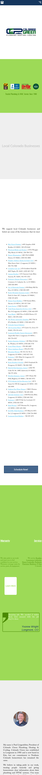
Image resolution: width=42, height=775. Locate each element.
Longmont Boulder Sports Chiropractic (20, 333)
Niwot (24, 562)
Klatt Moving (12, 405)
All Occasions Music (14, 328)
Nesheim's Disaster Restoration (17, 279)
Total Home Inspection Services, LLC (20, 309)
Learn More (10, 586)
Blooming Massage (14, 352)
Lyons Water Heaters (14, 346)
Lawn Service (12, 306)
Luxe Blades (12, 314)
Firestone (25, 564)
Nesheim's (11, 400)
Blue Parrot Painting (14, 244)
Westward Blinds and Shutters (17, 250)
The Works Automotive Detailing (18, 320)
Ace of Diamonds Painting (16, 287)
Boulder (38, 558)
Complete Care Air (14, 269)
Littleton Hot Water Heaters (17, 389)
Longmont (30, 560)
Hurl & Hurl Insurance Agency (17, 368)
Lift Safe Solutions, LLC (15, 395)
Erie (40, 564)
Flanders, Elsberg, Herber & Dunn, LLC (20, 261)
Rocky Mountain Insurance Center (18, 293)
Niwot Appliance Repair (15, 349)
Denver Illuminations (14, 255)
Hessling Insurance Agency (16, 376)
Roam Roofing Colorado (15, 362)
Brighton (33, 564)
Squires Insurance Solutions (16, 341)
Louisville (30, 562)
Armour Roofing (13, 274)
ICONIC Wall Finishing (15, 411)
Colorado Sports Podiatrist (16, 325)
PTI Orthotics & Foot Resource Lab (19, 381)
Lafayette (38, 560)
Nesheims (11, 357)
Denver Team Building (15, 301)
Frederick (38, 562)
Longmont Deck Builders (16, 416)
